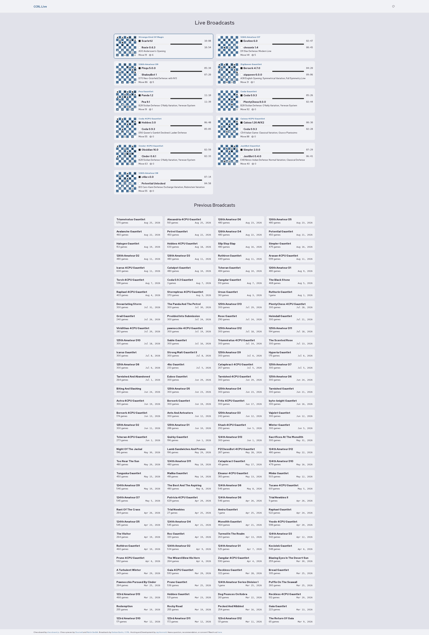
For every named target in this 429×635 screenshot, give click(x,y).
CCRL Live (40, 6)
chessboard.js (53, 632)
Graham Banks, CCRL (120, 632)
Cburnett (79, 632)
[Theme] (393, 6)
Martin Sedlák (92, 632)
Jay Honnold (161, 632)
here (220, 632)
